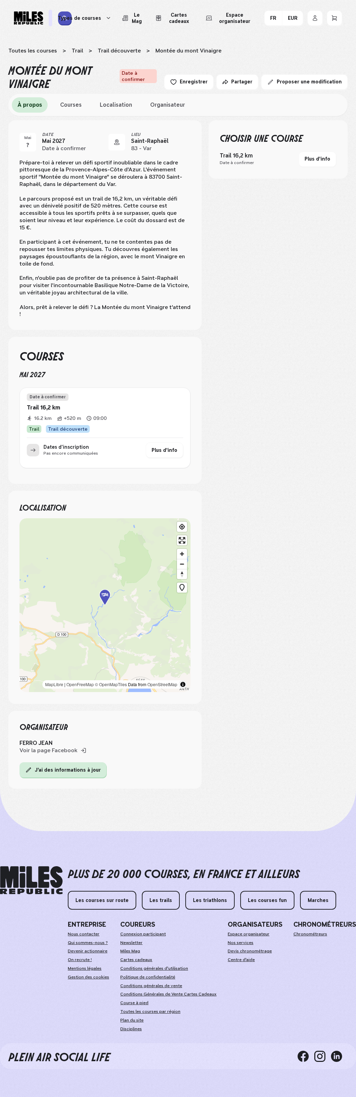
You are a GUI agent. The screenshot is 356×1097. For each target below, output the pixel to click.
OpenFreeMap (80, 684)
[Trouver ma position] (182, 527)
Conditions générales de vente (151, 985)
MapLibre (54, 684)
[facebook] (306, 1056)
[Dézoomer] (182, 564)
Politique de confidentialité (147, 977)
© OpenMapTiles (111, 684)
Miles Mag (130, 951)
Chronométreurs (310, 934)
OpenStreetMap (162, 684)
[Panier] (334, 18)
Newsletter (131, 942)
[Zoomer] (182, 554)
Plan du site (132, 1020)
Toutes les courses (32, 50)
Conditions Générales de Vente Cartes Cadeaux (168, 994)
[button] (105, 605)
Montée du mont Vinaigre (188, 50)
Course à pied (134, 1002)
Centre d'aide (241, 959)
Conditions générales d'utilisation (154, 968)
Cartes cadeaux (136, 959)
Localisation (116, 104)
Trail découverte (119, 50)
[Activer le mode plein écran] (182, 540)
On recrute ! (80, 959)
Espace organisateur (248, 934)
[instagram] (322, 1056)
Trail (77, 50)
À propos (29, 104)
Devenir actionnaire (87, 951)
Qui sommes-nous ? (88, 942)
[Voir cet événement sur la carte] (116, 142)
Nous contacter (83, 934)
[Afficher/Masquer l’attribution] (183, 684)
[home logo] (31, 880)
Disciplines (131, 1028)
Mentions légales (85, 968)
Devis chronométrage (250, 951)
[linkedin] (339, 1056)
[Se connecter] (315, 18)
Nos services (240, 942)
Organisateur (167, 104)
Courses (71, 104)
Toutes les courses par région (150, 1011)
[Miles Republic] (28, 18)
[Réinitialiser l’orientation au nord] (182, 574)
